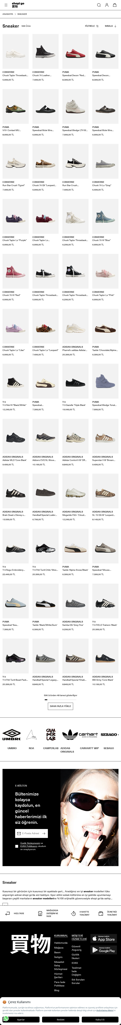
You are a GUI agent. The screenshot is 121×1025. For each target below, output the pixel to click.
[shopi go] (18, 5)
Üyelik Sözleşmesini (30, 843)
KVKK (75, 962)
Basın (57, 952)
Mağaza (58, 947)
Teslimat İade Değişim (76, 971)
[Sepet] (114, 5)
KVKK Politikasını (28, 846)
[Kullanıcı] (107, 5)
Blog (56, 990)
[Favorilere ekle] (24, 38)
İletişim (58, 957)
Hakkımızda (61, 942)
